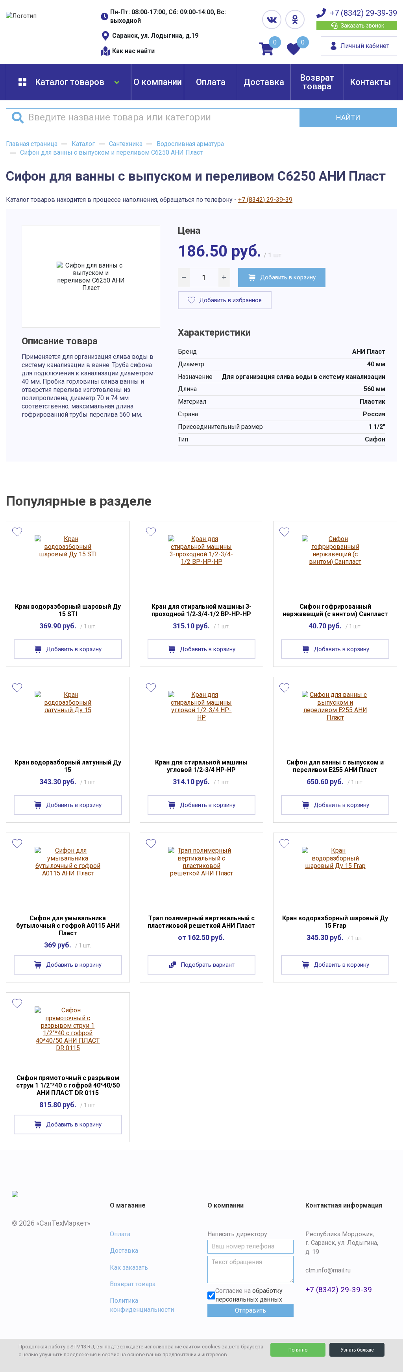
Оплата (211, 82)
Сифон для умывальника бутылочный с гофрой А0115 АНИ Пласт (68, 925)
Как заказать (129, 1267)
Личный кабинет (364, 46)
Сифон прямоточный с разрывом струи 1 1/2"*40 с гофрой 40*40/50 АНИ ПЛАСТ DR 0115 (68, 1085)
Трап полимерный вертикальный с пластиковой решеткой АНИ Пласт (201, 921)
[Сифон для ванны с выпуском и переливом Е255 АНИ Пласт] (335, 720)
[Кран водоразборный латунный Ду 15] (67, 720)
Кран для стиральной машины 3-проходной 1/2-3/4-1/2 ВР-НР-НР (201, 610)
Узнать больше (357, 1350)
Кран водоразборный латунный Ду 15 (68, 766)
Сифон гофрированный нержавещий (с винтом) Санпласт (335, 610)
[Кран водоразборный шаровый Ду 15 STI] (67, 564)
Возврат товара (317, 82)
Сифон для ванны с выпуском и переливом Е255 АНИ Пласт (335, 766)
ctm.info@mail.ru (328, 1270)
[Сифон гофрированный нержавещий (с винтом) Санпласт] (335, 564)
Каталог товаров (69, 82)
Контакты (370, 82)
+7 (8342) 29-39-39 (363, 13)
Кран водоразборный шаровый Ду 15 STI (68, 610)
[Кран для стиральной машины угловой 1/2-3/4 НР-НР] (201, 720)
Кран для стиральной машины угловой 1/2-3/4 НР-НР (201, 766)
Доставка (264, 82)
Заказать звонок (362, 25)
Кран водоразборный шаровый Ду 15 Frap (335, 921)
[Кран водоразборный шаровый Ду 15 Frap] (335, 875)
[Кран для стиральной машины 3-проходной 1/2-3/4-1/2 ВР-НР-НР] (201, 564)
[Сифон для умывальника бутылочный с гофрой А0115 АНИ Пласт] (67, 875)
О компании (157, 82)
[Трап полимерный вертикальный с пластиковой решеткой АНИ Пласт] (201, 875)
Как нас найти (133, 51)
